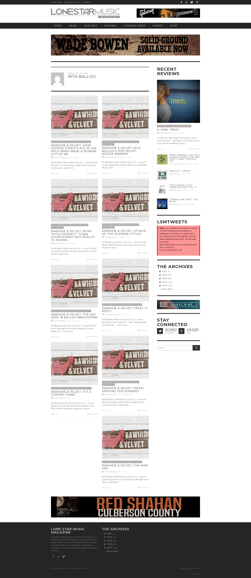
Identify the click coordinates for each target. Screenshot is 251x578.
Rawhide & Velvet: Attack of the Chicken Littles (124, 232)
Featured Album (174, 126)
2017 (164, 285)
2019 (164, 278)
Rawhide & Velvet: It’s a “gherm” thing (71, 393)
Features (116, 142)
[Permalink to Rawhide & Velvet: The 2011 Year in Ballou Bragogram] (74, 288)
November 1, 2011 (73, 321)
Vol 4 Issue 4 (85, 388)
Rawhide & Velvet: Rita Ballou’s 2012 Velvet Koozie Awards (121, 150)
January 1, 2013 (124, 157)
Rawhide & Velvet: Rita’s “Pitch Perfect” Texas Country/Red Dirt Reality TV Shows (73, 235)
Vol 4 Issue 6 (85, 311)
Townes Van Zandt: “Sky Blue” (183, 200)
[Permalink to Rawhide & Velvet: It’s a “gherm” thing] (74, 365)
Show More (167, 289)
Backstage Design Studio (190, 568)
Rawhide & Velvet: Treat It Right (124, 310)
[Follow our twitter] (160, 331)
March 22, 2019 (188, 190)
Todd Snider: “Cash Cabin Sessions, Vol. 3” (183, 186)
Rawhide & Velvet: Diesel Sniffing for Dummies (123, 389)
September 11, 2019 (190, 164)
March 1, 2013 (72, 157)
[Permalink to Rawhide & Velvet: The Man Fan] (125, 439)
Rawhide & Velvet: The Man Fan (125, 467)
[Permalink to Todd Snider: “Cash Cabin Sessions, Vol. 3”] (162, 189)
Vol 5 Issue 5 (108, 227)
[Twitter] (191, 2)
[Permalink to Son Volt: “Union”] (162, 175)
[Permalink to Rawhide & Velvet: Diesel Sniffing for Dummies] (125, 359)
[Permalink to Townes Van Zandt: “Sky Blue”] (162, 204)
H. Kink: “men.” (168, 129)
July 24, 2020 (178, 133)
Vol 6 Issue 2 (84, 142)
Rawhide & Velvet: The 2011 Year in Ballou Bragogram (74, 316)
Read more (55, 173)
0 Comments (93, 173)
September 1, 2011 (125, 394)
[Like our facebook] (181, 331)
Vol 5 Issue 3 (57, 228)
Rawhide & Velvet (69, 142)
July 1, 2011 (71, 398)
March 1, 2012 (123, 314)
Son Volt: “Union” (180, 171)
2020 (164, 275)
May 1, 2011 (121, 472)
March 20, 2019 (188, 204)
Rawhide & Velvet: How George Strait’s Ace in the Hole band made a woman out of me (74, 150)
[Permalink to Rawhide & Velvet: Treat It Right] (125, 282)
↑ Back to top (195, 574)
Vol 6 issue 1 (108, 144)
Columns (56, 142)
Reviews (187, 126)
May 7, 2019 (186, 174)
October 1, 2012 (124, 237)
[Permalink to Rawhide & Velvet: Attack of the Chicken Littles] (125, 202)
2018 (164, 282)
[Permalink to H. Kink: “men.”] (178, 101)
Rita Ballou (59, 157)
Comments (93, 259)
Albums (161, 126)
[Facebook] (181, 2)
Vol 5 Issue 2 (135, 304)
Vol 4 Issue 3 (136, 462)
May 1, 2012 (70, 243)
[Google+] (186, 2)
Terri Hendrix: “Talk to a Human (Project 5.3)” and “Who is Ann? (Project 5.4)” (184, 158)
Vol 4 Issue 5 (108, 385)
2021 (164, 271)
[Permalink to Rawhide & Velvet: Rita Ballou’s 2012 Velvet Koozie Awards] (125, 119)
